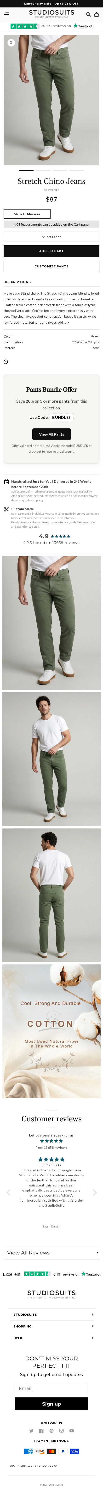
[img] (51, 1141)
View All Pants (51, 434)
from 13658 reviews (51, 1147)
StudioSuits (56, 1485)
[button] (6, 14)
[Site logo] (51, 1295)
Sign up (51, 1404)
